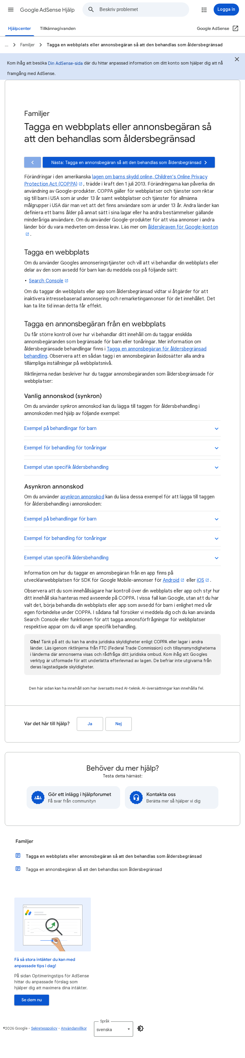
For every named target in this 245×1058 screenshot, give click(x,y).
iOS (200, 580)
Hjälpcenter (19, 28)
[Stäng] (237, 60)
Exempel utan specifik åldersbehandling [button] (66, 467)
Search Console (46, 281)
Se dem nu (32, 999)
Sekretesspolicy (44, 1028)
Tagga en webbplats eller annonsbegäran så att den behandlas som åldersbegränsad (114, 856)
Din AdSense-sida (65, 63)
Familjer (24, 841)
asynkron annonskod (82, 497)
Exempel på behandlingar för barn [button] (60, 428)
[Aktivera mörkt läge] (140, 1028)
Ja (90, 723)
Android (171, 580)
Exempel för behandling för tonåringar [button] (65, 448)
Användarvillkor (74, 1028)
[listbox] (113, 1029)
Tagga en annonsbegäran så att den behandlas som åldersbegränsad (94, 869)
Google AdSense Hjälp (47, 10)
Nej (118, 723)
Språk (104, 1021)
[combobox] (144, 9)
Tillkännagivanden (58, 28)
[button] (11, 9)
